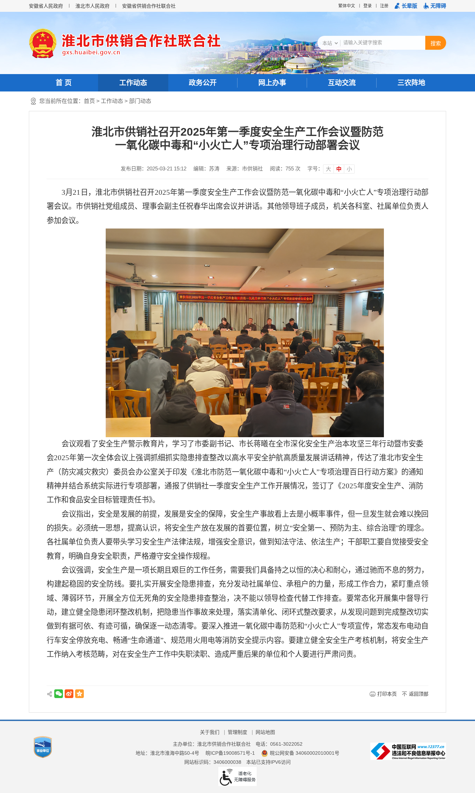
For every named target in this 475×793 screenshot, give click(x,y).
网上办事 (272, 83)
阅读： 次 (285, 168)
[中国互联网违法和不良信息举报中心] (408, 751)
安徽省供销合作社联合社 (149, 6)
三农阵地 (411, 83)
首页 (89, 101)
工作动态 (133, 83)
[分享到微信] (58, 693)
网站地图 (265, 732)
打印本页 (387, 694)
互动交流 (342, 83)
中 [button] (338, 169)
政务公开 (203, 83)
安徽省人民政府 (46, 6)
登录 (367, 5)
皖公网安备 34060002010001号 (304, 753)
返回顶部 (418, 694)
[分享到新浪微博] (69, 693)
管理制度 (237, 732)
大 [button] (328, 169)
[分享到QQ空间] (79, 693)
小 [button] (349, 169)
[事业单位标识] (43, 747)
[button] (406, 6)
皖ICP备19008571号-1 (230, 753)
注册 (384, 5)
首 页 (64, 83)
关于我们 (209, 732)
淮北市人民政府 (92, 6)
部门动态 (140, 101)
